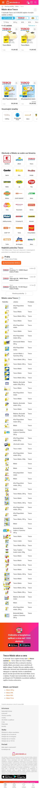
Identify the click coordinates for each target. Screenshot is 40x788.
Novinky (4, 726)
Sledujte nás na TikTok (8, 741)
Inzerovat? (4, 713)
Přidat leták (5, 724)
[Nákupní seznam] (31, 2)
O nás (3, 722)
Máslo (17, 6)
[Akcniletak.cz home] (13, 2)
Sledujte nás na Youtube (8, 739)
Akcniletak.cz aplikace (8, 720)
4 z (7, 25)
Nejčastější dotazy (7, 711)
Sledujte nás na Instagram (9, 736)
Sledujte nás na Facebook (9, 734)
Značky (4, 717)
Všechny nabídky (9, 6)
